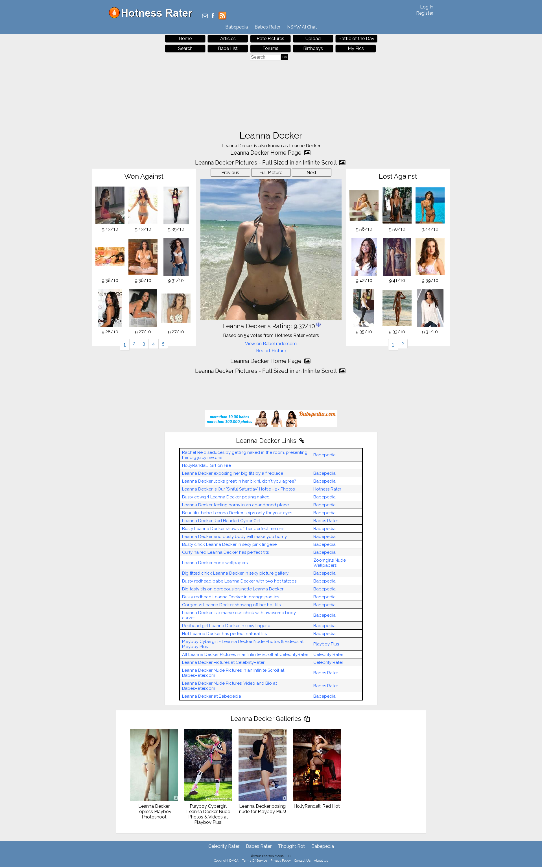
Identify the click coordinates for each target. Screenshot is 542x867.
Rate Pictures (270, 38)
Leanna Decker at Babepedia (211, 696)
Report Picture (271, 350)
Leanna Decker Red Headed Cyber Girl (221, 520)
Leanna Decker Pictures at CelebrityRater (223, 662)
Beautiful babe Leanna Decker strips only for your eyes (237, 512)
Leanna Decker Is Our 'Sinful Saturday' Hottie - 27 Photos (238, 489)
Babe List (228, 48)
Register (424, 13)
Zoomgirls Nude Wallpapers (329, 563)
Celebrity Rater (328, 654)
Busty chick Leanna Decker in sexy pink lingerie (229, 544)
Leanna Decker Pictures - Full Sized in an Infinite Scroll (266, 162)
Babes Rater (267, 27)
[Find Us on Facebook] (213, 16)
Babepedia (236, 27)
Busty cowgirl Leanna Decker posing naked (226, 497)
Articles (228, 38)
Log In (426, 7)
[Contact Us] (205, 16)
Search (185, 48)
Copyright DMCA (226, 860)
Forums (270, 48)
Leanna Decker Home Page (266, 152)
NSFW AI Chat (302, 27)
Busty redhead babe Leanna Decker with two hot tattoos (239, 581)
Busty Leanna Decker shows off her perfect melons (233, 528)
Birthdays (313, 48)
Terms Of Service (254, 860)
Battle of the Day (356, 38)
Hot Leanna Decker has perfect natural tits (224, 633)
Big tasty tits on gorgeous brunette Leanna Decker (232, 589)
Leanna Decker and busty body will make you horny (234, 536)
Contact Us (302, 860)
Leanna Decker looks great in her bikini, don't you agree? (239, 481)
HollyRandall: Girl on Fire (206, 465)
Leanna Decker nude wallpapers (215, 562)
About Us (321, 860)
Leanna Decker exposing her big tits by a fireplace (232, 473)
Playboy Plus (326, 644)
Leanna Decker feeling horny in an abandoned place (235, 504)
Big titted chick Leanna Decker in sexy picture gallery (235, 573)
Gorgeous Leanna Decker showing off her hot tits (231, 604)
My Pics (356, 48)
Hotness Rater (327, 489)
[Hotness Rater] (153, 16)
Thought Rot (291, 846)
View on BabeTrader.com (271, 343)
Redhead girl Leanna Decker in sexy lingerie (226, 625)
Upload (313, 38)
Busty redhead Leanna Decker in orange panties (230, 596)
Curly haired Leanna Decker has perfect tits (225, 552)
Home (185, 38)
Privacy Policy (280, 860)
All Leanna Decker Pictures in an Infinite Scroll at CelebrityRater (245, 654)
